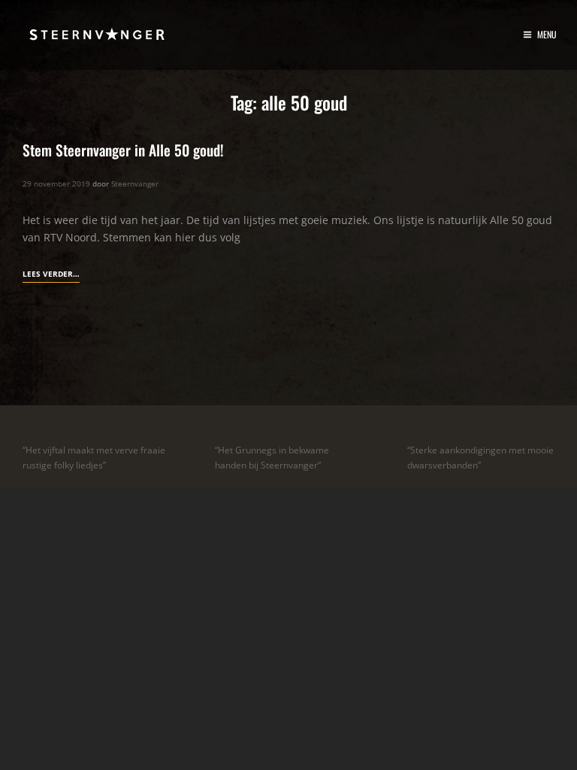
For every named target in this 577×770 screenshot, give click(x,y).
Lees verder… (51, 275)
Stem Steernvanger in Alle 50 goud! (123, 150)
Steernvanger (135, 184)
